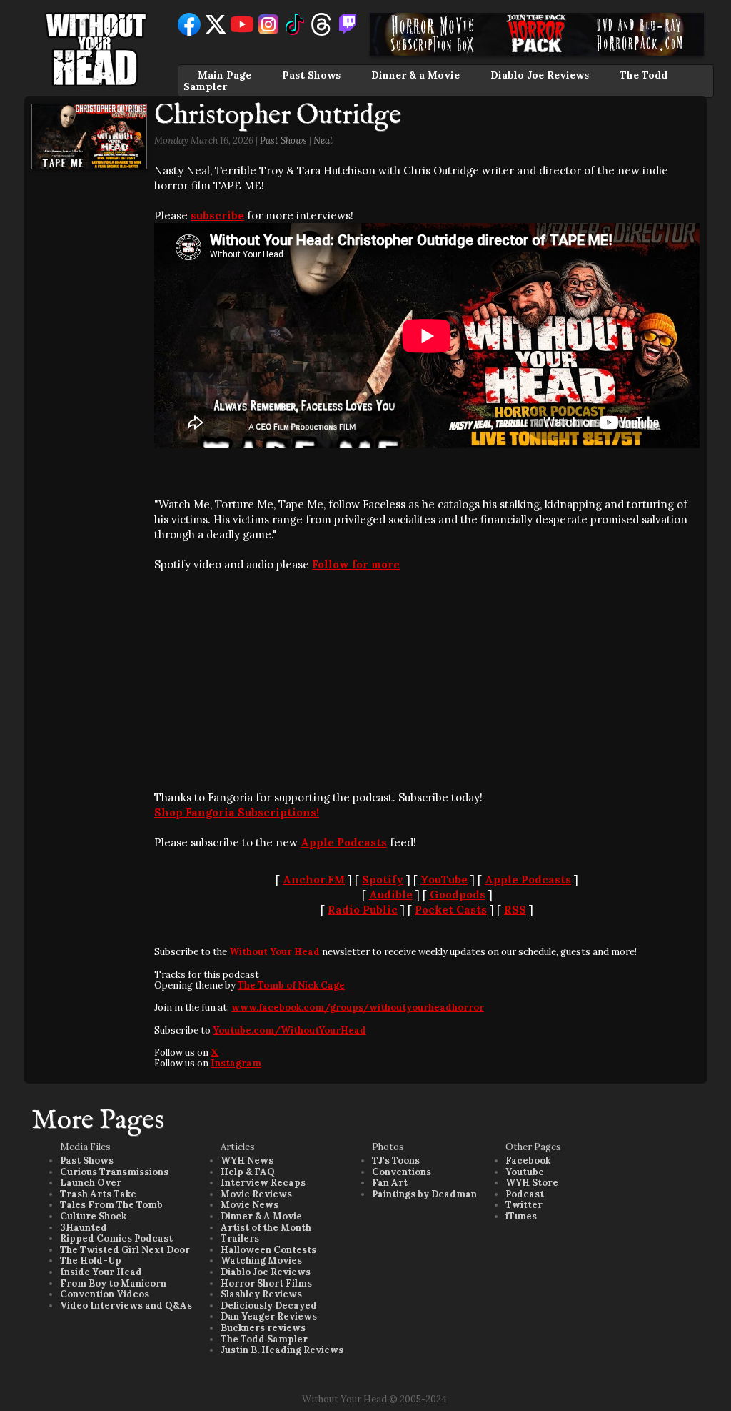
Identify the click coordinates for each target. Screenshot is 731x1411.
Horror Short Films (266, 1283)
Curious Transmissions (114, 1172)
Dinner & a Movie (415, 75)
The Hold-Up (90, 1260)
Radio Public (363, 909)
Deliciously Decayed (269, 1305)
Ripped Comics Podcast (116, 1238)
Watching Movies (261, 1260)
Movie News (249, 1205)
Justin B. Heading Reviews (282, 1350)
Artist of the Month (266, 1228)
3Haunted (83, 1228)
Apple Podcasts (344, 842)
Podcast (524, 1194)
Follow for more (356, 564)
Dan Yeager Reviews (269, 1316)
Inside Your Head (101, 1272)
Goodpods (457, 894)
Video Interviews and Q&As (126, 1305)
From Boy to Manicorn (113, 1283)
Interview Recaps (263, 1183)
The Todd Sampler (264, 1339)
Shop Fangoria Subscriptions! (236, 812)
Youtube (524, 1172)
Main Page (224, 75)
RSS (515, 909)
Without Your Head (274, 952)
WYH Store (531, 1183)
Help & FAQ (248, 1172)
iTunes (521, 1216)
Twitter (524, 1205)
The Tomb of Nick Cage (291, 985)
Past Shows (311, 75)
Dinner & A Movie (261, 1216)
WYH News (247, 1160)
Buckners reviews (263, 1328)
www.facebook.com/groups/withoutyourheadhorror (357, 1007)
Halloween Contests (268, 1250)
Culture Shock (93, 1216)
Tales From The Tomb (111, 1205)
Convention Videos (104, 1294)
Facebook (527, 1160)
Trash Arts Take (98, 1194)
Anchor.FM (314, 879)
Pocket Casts (451, 909)
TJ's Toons (396, 1160)
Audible (391, 894)
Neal (323, 140)
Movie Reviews (256, 1194)
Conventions (401, 1172)
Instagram (236, 1063)
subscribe (217, 215)
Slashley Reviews (261, 1294)
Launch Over (90, 1183)
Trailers (240, 1238)
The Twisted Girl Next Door (125, 1250)
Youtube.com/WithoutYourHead (289, 1030)
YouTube (444, 879)
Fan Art (390, 1183)
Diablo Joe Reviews (539, 75)
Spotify (382, 879)
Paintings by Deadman (424, 1194)
